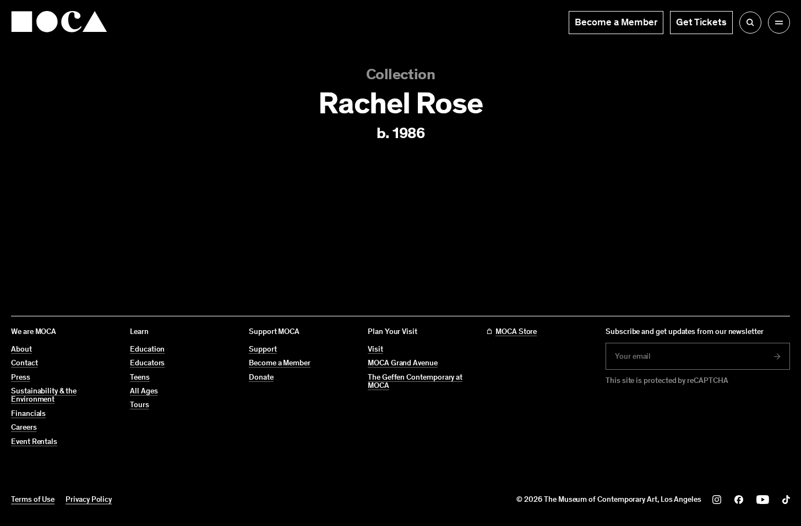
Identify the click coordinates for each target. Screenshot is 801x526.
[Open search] (750, 23)
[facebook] (738, 499)
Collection (400, 74)
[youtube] (762, 499)
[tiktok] (786, 499)
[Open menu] (779, 23)
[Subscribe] (777, 356)
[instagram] (716, 499)
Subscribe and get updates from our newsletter (685, 331)
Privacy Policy (89, 499)
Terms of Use (33, 499)
